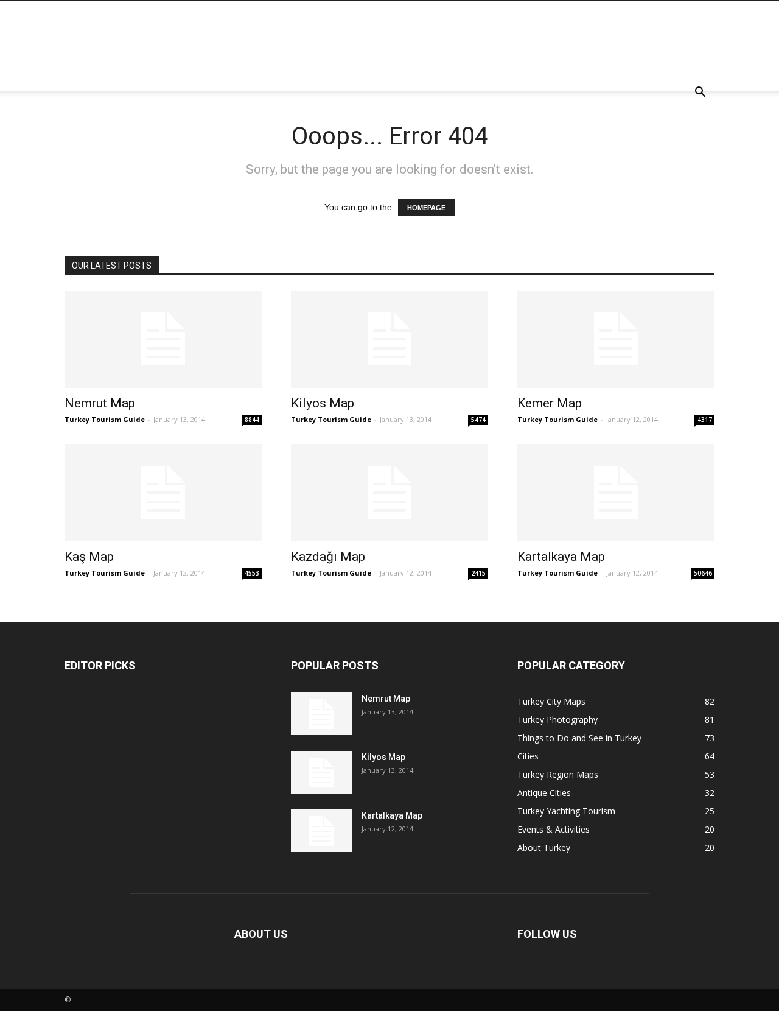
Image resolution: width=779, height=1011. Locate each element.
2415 (478, 573)
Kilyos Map (322, 403)
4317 (704, 419)
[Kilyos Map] (389, 339)
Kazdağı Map (328, 556)
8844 (252, 419)
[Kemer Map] (615, 339)
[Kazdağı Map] (389, 492)
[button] (699, 93)
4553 (252, 573)
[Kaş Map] (163, 492)
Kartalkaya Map (561, 556)
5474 (478, 419)
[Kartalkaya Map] (615, 492)
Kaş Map (89, 556)
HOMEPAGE (426, 207)
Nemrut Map (100, 403)
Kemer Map (549, 403)
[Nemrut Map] (163, 339)
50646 (703, 573)
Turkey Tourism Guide (105, 419)
